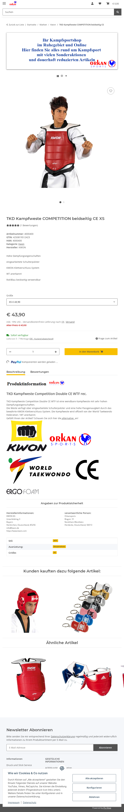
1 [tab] (60, 202)
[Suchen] (117, 12)
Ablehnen (94, 797)
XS (55, 552)
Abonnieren (105, 747)
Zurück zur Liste (16, 24)
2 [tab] (64, 202)
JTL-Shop (107, 808)
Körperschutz (59, 546)
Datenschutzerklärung (63, 736)
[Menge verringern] (10, 351)
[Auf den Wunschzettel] (110, 90)
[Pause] (58, 76)
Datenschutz (29, 802)
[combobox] (62, 301)
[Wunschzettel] (100, 3)
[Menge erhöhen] (55, 351)
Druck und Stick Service (19, 765)
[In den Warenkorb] (9, 83)
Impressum (14, 802)
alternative (68, 418)
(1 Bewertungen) (29, 225)
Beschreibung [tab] (15, 371)
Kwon (21, 244)
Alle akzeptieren (94, 778)
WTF (55, 540)
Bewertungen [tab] (39, 371)
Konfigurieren (94, 787)
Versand (70, 321)
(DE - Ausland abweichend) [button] (41, 338)
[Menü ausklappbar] (4, 2)
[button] (92, 3)
